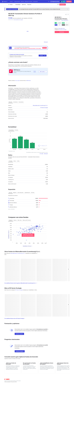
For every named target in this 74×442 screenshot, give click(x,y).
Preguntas (29, 4)
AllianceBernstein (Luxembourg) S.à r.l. (40, 105)
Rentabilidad (18, 4)
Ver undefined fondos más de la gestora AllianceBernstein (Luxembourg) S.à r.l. (20, 283)
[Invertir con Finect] (4, 2)
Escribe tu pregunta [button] (19, 351)
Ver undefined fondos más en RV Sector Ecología (14, 318)
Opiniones (24, 4)
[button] (43, 55)
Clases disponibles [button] (64, 20)
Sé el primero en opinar (18, 19)
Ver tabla (41, 153)
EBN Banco (17, 69)
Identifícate (69, 1)
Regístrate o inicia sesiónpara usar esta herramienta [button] (28, 235)
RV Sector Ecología (44, 107)
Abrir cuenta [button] (42, 71)
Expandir (46, 153)
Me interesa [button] (62, 4)
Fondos (11, 4)
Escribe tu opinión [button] (19, 333)
